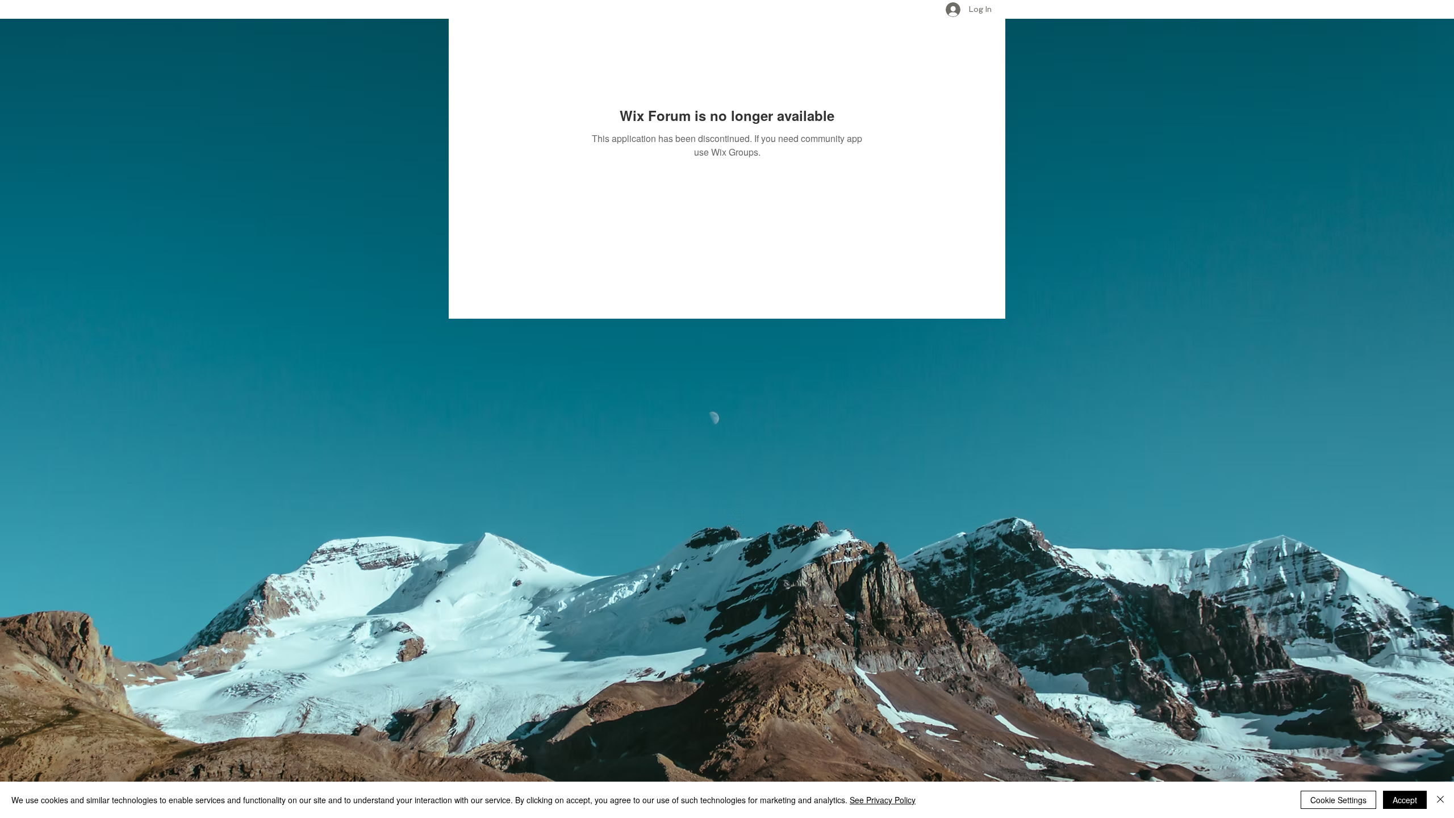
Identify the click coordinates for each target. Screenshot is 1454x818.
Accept (1405, 800)
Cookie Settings (1338, 800)
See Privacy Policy (883, 800)
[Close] (1440, 800)
